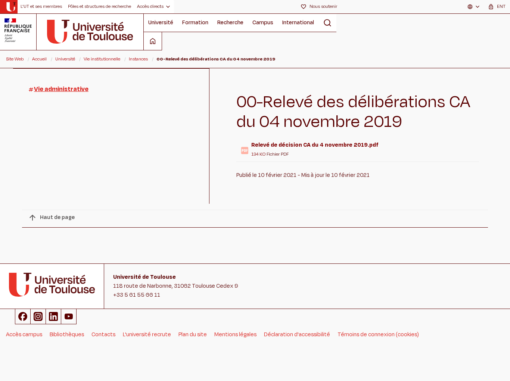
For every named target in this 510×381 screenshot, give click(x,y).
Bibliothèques (67, 334)
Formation (195, 22)
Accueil (39, 59)
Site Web (15, 59)
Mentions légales (235, 334)
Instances (138, 59)
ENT (501, 6)
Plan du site (192, 334)
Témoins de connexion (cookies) (378, 334)
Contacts (103, 334)
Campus (262, 22)
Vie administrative (61, 89)
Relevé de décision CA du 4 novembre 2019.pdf (315, 145)
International (298, 22)
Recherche (230, 22)
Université (160, 22)
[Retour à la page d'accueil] (11, 6)
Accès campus (24, 334)
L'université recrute (147, 334)
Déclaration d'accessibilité (297, 334)
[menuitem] (41, 7)
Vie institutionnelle (102, 59)
